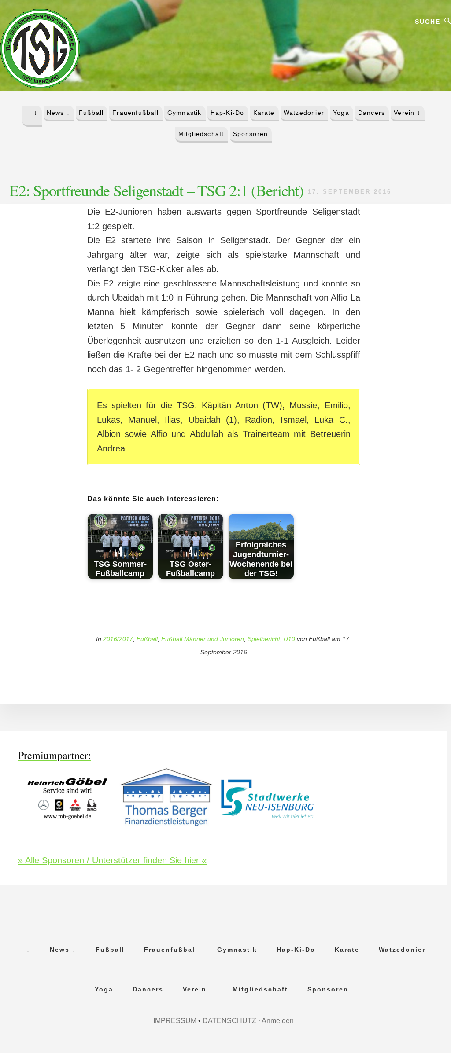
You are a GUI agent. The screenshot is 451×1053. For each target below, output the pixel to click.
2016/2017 (118, 638)
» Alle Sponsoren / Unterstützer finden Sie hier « (112, 860)
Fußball (147, 638)
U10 (289, 638)
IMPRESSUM (174, 1020)
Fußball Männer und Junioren (202, 638)
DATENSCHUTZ (229, 1020)
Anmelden (278, 1020)
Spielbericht (264, 638)
